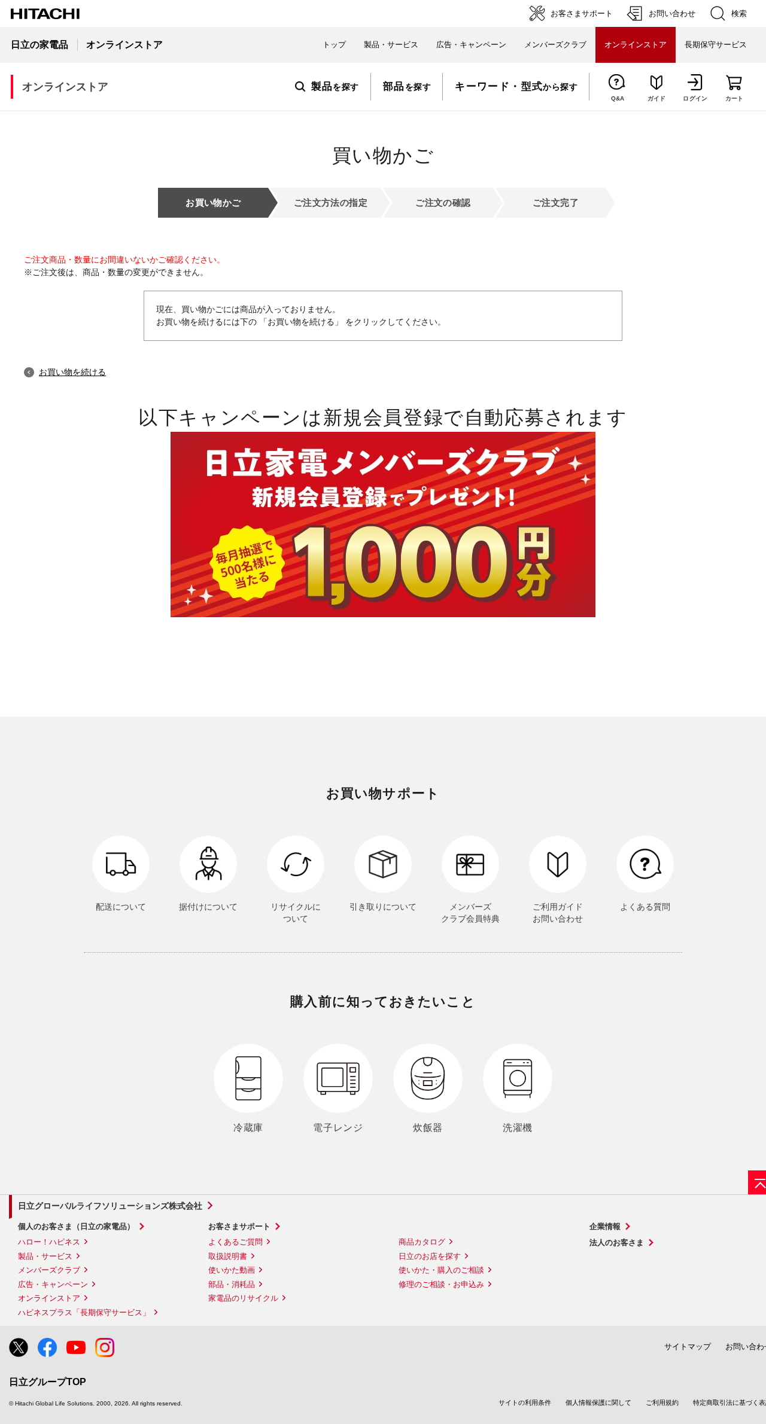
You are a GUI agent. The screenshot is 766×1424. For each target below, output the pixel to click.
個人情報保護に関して (598, 1402)
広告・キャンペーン (53, 1284)
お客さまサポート (239, 1226)
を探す (335, 87)
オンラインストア (49, 1298)
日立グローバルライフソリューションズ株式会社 (110, 1205)
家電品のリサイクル (243, 1298)
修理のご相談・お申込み (441, 1284)
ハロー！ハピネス (49, 1241)
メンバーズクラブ (555, 44)
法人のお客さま (616, 1242)
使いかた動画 (231, 1270)
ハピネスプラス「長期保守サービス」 (84, 1312)
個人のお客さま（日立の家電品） (76, 1226)
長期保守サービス (716, 44)
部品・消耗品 (231, 1284)
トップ (334, 44)
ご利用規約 (662, 1402)
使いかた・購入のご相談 (441, 1270)
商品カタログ (422, 1241)
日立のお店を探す (430, 1256)
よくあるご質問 (235, 1241)
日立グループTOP (47, 1382)
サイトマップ (687, 1346)
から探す (516, 87)
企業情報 (605, 1226)
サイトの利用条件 (524, 1402)
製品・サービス (45, 1256)
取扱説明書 (227, 1256)
